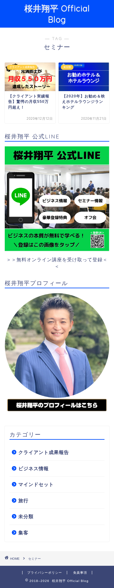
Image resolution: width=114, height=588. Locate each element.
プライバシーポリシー (44, 572)
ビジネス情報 (33, 468)
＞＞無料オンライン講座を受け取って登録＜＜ (57, 263)
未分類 (26, 516)
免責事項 (80, 572)
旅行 (23, 500)
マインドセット (36, 484)
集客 (23, 532)
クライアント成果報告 (43, 452)
